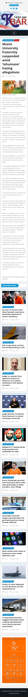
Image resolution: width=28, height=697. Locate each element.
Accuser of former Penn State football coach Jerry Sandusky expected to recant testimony (13, 313)
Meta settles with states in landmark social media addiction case (13, 553)
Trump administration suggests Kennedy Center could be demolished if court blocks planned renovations (13, 622)
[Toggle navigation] (14, 32)
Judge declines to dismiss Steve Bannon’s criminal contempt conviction (13, 416)
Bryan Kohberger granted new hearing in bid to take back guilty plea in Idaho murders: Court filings (13, 483)
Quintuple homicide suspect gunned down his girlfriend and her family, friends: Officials (13, 519)
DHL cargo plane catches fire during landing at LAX (13, 346)
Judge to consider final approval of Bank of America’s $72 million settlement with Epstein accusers (12, 380)
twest (6, 319)
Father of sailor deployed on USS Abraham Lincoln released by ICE (13, 586)
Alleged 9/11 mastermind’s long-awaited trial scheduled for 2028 (13, 449)
